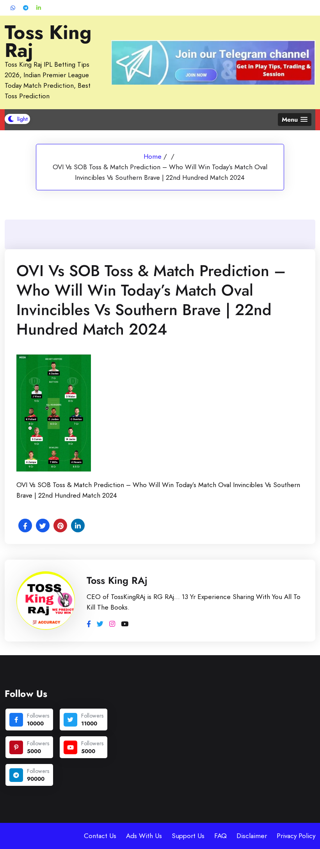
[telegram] (16, 775)
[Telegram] (25, 8)
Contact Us (100, 835)
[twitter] (70, 720)
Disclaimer (251, 835)
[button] (294, 119)
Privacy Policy (296, 835)
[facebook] (16, 720)
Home (153, 156)
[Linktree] (38, 8)
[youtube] (70, 747)
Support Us (188, 835)
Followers (38, 715)
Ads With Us (144, 835)
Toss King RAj (117, 580)
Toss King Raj (48, 41)
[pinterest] (16, 747)
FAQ (220, 835)
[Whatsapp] (13, 8)
